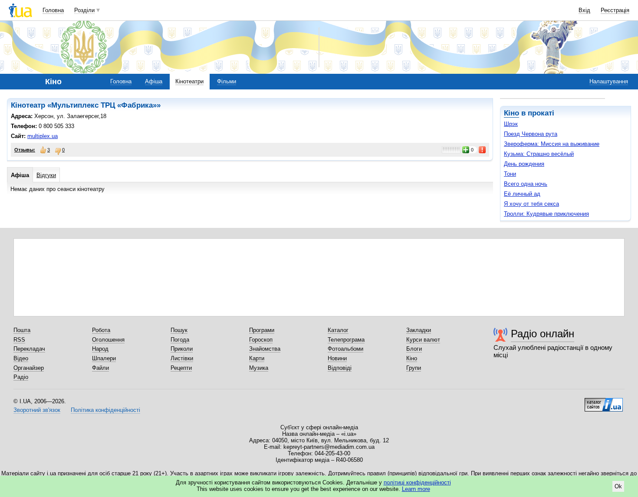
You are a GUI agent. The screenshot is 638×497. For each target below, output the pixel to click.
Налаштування (608, 81)
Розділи (84, 10)
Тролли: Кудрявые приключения (546, 214)
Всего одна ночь (525, 184)
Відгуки (46, 175)
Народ (100, 349)
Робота (101, 330)
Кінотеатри (189, 81)
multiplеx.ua (42, 136)
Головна (53, 10)
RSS (19, 339)
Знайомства (264, 349)
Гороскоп (261, 339)
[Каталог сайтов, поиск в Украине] (604, 401)
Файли (100, 368)
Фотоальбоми (345, 349)
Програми (261, 330)
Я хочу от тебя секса (531, 204)
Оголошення (108, 339)
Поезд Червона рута (530, 134)
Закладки (418, 330)
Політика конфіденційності (105, 410)
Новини (337, 358)
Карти (256, 358)
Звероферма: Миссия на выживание (551, 144)
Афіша (153, 81)
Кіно (511, 113)
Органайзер (28, 368)
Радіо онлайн (542, 333)
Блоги (414, 349)
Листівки (182, 358)
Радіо (20, 377)
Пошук (179, 330)
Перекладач (29, 349)
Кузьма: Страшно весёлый (539, 154)
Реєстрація (615, 10)
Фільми (226, 81)
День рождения (524, 164)
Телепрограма (346, 339)
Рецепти (181, 368)
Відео (20, 358)
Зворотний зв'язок (36, 410)
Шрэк (511, 124)
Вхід (584, 10)
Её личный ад (522, 194)
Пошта (21, 330)
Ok (618, 486)
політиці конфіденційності (417, 482)
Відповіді (340, 368)
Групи (413, 368)
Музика (258, 368)
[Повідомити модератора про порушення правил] (483, 149)
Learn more (416, 489)
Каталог (338, 330)
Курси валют (423, 339)
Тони (510, 174)
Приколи (182, 349)
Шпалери (104, 358)
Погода (180, 339)
